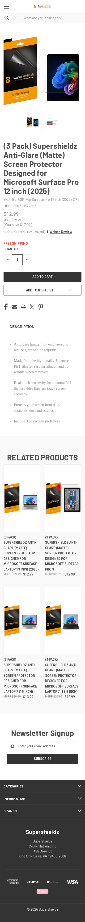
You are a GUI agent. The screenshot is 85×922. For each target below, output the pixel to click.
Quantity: (11, 249)
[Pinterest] (40, 307)
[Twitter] (32, 307)
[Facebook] (6, 307)
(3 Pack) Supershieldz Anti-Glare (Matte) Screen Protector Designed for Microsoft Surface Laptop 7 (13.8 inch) (62, 675)
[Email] (14, 307)
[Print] (23, 307)
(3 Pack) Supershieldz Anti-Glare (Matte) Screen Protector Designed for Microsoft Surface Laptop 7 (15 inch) (20, 675)
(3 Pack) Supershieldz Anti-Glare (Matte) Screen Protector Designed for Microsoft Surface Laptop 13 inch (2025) (21, 553)
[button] (59, 232)
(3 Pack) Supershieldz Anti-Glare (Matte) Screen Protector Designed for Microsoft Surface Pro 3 (62, 553)
